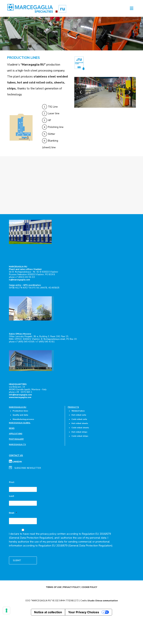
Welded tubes (78, 411)
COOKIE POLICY (89, 587)
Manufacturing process (23, 419)
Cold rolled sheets (80, 427)
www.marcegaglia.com (20, 397)
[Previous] (81, 92)
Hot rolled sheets (80, 423)
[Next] (129, 92)
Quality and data (20, 415)
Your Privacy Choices (83, 612)
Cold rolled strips (80, 436)
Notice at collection (48, 612)
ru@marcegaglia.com (19, 279)
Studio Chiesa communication (103, 600)
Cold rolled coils (79, 419)
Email (13, 513)
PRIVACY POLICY (71, 587)
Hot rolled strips (79, 432)
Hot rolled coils (79, 415)
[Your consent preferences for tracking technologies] (6, 610)
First (11, 482)
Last (11, 496)
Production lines (20, 411)
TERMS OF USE (53, 587)
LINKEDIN (17, 461)
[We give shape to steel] (37, 8)
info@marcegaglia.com (20, 394)
